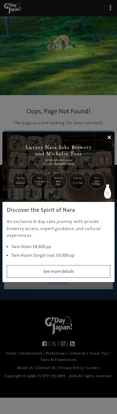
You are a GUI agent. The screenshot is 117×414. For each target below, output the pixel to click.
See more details (58, 271)
